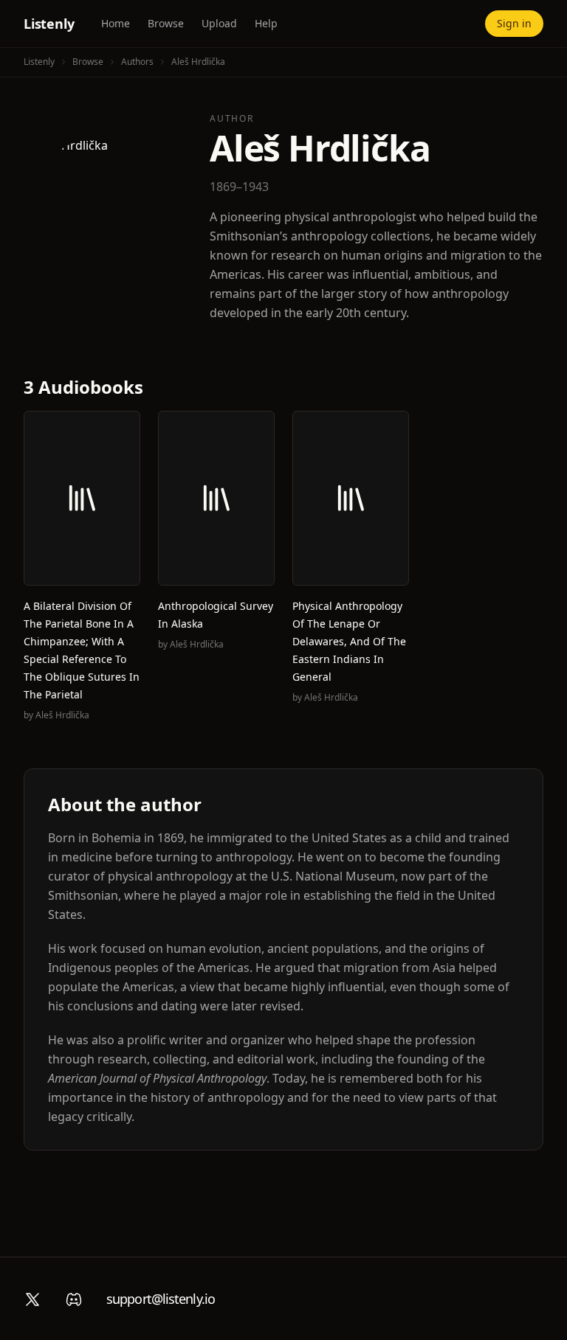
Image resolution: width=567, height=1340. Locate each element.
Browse (166, 23)
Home (115, 23)
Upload (219, 23)
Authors (137, 61)
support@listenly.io (160, 1299)
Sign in (514, 23)
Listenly (49, 23)
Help (266, 23)
